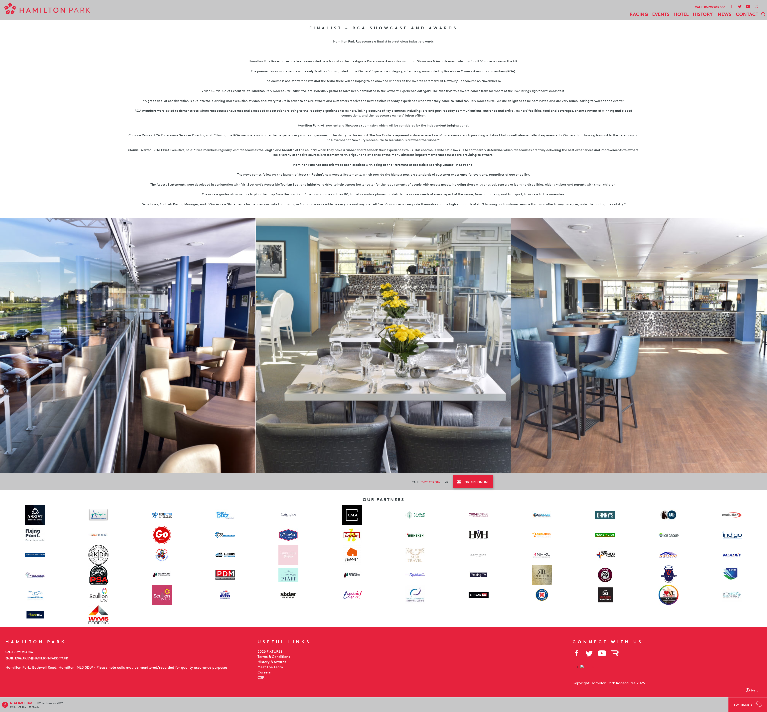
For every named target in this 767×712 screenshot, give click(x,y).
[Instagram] (756, 6)
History (703, 14)
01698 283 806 (714, 7)
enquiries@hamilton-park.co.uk (41, 658)
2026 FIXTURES (269, 651)
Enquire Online (475, 482)
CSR (260, 677)
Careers (264, 672)
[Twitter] (739, 6)
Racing (639, 14)
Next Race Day (21, 703)
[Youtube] (748, 6)
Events (661, 14)
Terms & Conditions (273, 657)
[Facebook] (731, 6)
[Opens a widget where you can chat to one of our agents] (752, 691)
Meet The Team (270, 667)
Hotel (681, 14)
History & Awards (271, 662)
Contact (747, 14)
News (724, 14)
